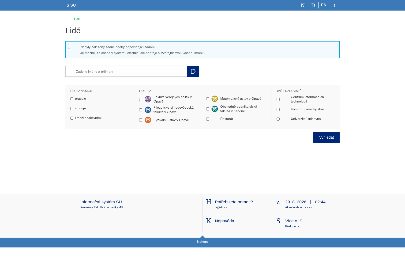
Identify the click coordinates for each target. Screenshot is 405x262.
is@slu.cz (221, 207)
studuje (80, 108)
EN (323, 5)
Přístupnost (292, 226)
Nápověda (224, 221)
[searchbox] (130, 71)
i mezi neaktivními (88, 118)
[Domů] (302, 5)
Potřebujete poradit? (234, 202)
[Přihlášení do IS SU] (334, 5)
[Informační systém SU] (67, 18)
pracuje (80, 98)
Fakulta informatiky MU (108, 207)
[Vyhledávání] (313, 5)
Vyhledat (326, 137)
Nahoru (202, 241)
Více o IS (293, 221)
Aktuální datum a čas (298, 207)
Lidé (77, 19)
